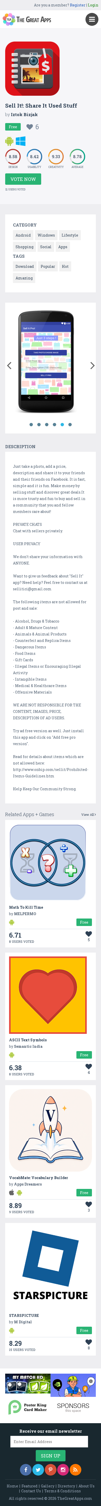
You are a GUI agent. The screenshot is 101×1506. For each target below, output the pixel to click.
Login (93, 5)
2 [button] (38, 424)
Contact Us (31, 1490)
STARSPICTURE (24, 1315)
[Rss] (75, 1470)
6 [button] (70, 424)
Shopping (24, 246)
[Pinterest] (50, 1470)
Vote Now (23, 179)
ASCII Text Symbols (28, 1039)
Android (23, 235)
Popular (48, 266)
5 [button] (62, 424)
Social (46, 246)
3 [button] (46, 424)
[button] (9, 364)
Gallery (47, 1486)
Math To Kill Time (26, 907)
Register (77, 5)
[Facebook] (26, 1470)
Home (12, 1486)
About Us (86, 1486)
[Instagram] (63, 1470)
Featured (29, 1486)
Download (25, 266)
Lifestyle (70, 235)
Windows (46, 235)
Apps (62, 246)
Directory (66, 1486)
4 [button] (54, 424)
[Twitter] (38, 1470)
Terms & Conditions (62, 1490)
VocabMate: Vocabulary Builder (38, 1177)
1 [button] (31, 424)
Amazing (24, 278)
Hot (65, 266)
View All (88, 814)
